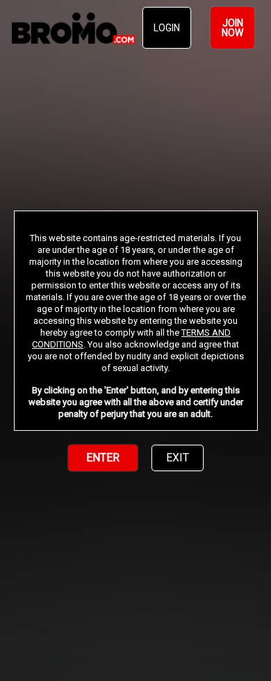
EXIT (177, 457)
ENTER (103, 457)
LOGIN (167, 27)
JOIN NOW (232, 27)
